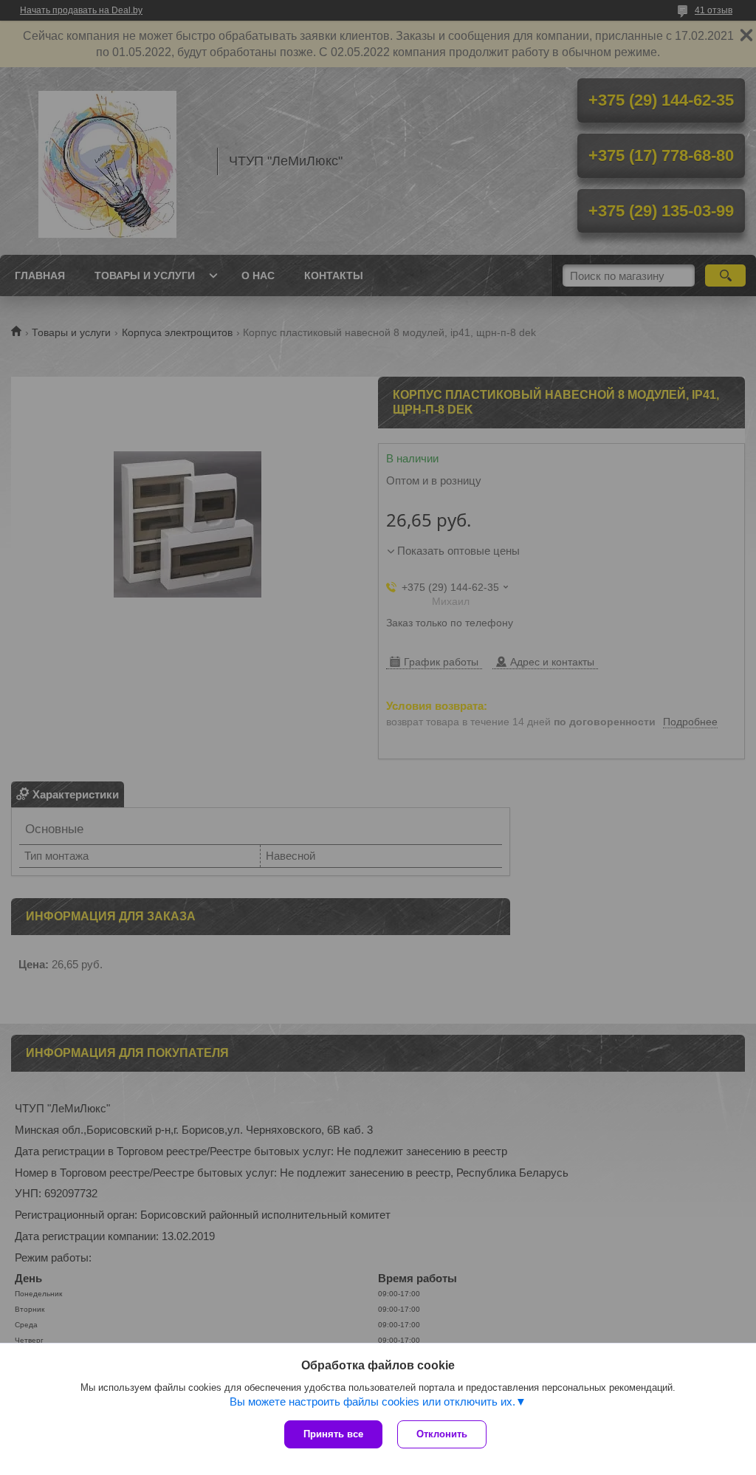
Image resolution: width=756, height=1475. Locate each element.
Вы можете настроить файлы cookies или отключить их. (372, 1401)
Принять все (333, 1434)
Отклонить (441, 1434)
